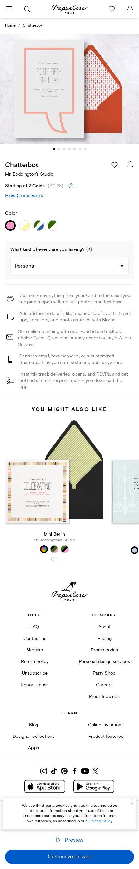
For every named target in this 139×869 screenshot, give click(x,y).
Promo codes (104, 650)
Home (10, 25)
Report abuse (35, 685)
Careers (104, 685)
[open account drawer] (130, 9)
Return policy (34, 661)
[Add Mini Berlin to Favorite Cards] (54, 559)
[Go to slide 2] (59, 149)
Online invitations (105, 724)
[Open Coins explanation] (71, 186)
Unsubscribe (35, 673)
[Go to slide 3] (64, 149)
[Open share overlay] (130, 164)
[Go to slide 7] (85, 149)
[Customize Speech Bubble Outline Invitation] (69, 89)
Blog (33, 724)
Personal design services (104, 661)
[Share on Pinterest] (64, 771)
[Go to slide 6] (80, 149)
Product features (105, 736)
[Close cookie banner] (132, 802)
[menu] (9, 9)
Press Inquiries (104, 696)
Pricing (104, 638)
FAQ (34, 627)
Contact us (34, 638)
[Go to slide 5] (74, 149)
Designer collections (34, 736)
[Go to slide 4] (69, 149)
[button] (89, 249)
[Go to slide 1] (54, 149)
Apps (33, 748)
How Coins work (24, 195)
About (104, 627)
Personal (25, 266)
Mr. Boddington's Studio (29, 174)
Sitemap (34, 650)
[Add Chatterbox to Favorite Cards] (114, 165)
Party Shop (104, 673)
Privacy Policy (100, 821)
